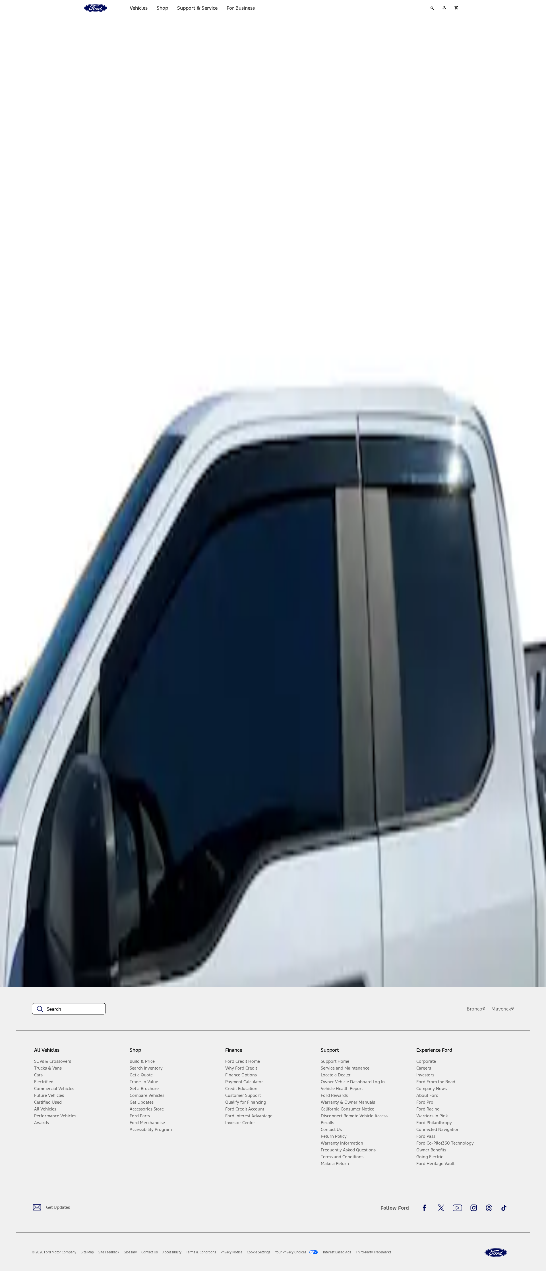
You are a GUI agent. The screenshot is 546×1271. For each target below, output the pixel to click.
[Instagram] (473, 1208)
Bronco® (476, 1009)
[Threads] (488, 1208)
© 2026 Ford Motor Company (54, 1252)
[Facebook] (426, 1208)
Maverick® (502, 1009)
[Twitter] (441, 1208)
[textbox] (69, 1009)
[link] (87, 1252)
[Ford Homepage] (496, 1253)
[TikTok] (503, 1208)
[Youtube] (457, 1208)
